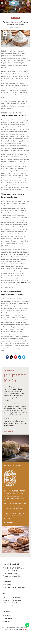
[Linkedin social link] (19, 357)
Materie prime (15, 17)
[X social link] (11, 357)
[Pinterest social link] (15, 357)
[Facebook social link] (7, 357)
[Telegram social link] (23, 357)
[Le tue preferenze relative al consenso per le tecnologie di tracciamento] (3, 631)
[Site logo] (14, 3)
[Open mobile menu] (2, 3)
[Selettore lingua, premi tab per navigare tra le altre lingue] (5, 3)
